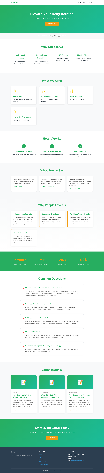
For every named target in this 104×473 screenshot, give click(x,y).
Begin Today (52, 23)
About (84, 2)
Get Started (52, 437)
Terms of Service (43, 464)
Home (79, 2)
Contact (91, 2)
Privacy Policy (43, 462)
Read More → (17, 410)
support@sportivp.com (77, 460)
